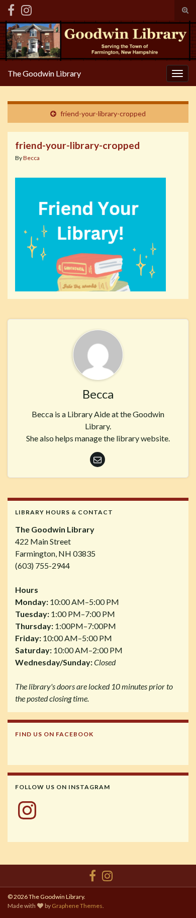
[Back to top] (173, 895)
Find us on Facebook (54, 734)
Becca (31, 158)
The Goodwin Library (44, 73)
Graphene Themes (77, 905)
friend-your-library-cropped (103, 113)
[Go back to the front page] (98, 41)
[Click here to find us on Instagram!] (26, 8)
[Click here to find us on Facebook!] (11, 8)
